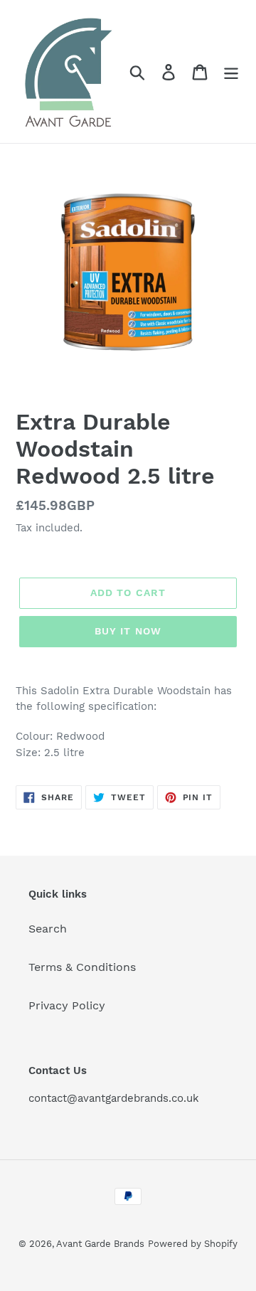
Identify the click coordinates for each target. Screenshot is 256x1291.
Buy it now (128, 631)
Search (47, 928)
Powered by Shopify (193, 1243)
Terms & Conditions (82, 967)
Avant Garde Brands (100, 1243)
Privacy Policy (66, 1005)
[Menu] (231, 71)
